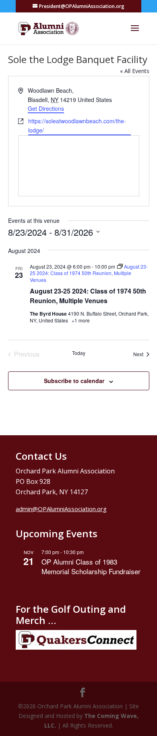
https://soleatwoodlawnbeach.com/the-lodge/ (77, 125)
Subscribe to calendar (74, 381)
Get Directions (46, 108)
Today (78, 353)
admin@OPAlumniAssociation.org (61, 509)
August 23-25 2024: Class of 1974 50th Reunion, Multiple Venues (88, 295)
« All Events (134, 71)
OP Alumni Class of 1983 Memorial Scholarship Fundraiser (90, 566)
